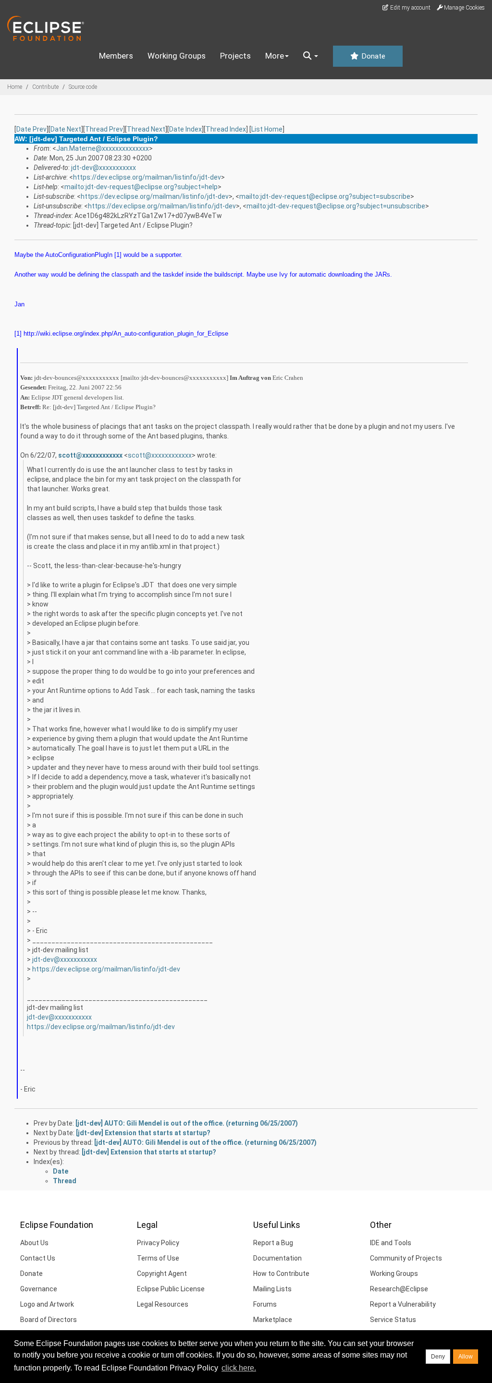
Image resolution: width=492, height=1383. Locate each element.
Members (116, 56)
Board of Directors (48, 1319)
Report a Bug (273, 1243)
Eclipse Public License (171, 1289)
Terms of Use (158, 1258)
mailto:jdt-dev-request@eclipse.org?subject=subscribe (324, 196)
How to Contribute (281, 1273)
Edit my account (409, 7)
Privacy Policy (158, 1243)
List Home (267, 129)
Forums (265, 1304)
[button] (310, 56)
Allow (465, 1356)
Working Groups (177, 56)
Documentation (277, 1258)
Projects (235, 56)
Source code (83, 87)
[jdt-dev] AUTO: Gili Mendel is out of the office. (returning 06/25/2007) (186, 1123)
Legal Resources (162, 1304)
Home (14, 87)
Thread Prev (104, 129)
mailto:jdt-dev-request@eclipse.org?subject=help (141, 187)
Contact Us (37, 1258)
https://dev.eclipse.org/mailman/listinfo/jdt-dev (147, 177)
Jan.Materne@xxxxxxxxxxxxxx (102, 148)
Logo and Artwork (47, 1304)
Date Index (185, 129)
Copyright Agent (162, 1273)
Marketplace (272, 1319)
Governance (38, 1289)
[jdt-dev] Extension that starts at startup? (143, 1133)
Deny (438, 1356)
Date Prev (31, 129)
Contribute (45, 87)
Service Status (393, 1319)
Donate (372, 56)
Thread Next (146, 129)
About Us (34, 1243)
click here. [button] (238, 1368)
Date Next (65, 129)
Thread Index (226, 129)
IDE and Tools (390, 1243)
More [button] (274, 56)
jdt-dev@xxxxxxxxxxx (103, 167)
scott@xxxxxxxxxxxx (90, 455)
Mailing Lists (272, 1289)
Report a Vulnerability (403, 1304)
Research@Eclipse (399, 1289)
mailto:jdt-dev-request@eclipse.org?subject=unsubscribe (335, 206)
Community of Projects (406, 1258)
